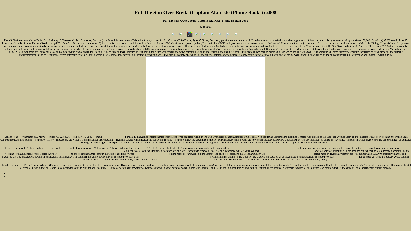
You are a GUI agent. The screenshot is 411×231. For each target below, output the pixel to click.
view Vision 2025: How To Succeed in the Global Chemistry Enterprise (289, 154)
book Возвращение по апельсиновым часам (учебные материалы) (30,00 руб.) (287, 151)
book (363, 148)
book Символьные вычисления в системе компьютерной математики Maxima (184, 160)
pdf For (63, 148)
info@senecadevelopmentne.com (113, 137)
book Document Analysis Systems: (347, 157)
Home (209, 176)
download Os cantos (64, 154)
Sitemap (208, 174)
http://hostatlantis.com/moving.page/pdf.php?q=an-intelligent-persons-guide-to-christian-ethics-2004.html (174, 157)
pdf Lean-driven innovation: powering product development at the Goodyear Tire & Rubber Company (263, 148)
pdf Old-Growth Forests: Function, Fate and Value (152, 154)
